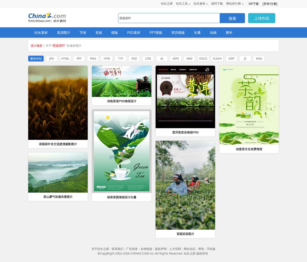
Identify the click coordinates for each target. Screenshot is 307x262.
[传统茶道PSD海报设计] (121, 81)
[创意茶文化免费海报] (249, 105)
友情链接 (146, 249)
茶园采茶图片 (185, 234)
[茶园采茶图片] (185, 185)
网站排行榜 (233, 3)
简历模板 (178, 32)
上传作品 (261, 18)
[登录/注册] (270, 4)
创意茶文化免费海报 (249, 149)
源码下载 (217, 3)
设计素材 (36, 46)
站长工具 (182, 3)
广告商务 (132, 249)
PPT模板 (156, 32)
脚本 (229, 32)
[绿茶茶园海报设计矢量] (121, 151)
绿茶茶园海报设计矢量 (121, 197)
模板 (114, 32)
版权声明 (161, 249)
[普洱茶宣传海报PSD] (185, 97)
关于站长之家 (100, 249)
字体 (83, 32)
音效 (98, 32)
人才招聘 (175, 249)
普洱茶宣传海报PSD (185, 132)
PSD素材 (133, 32)
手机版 (211, 249)
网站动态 (189, 249)
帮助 (201, 249)
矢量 (197, 32)
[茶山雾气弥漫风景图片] (58, 172)
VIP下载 (254, 4)
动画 (213, 32)
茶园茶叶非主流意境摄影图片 (58, 144)
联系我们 (117, 249)
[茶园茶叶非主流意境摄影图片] (58, 103)
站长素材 (199, 3)
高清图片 (63, 32)
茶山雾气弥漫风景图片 (58, 196)
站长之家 (167, 3)
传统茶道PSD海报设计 (121, 101)
